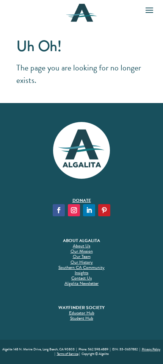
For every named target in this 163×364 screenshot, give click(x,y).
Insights (81, 272)
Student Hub (81, 318)
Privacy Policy (151, 349)
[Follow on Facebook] (59, 210)
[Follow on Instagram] (74, 210)
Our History (82, 262)
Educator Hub (81, 312)
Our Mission (82, 251)
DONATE (81, 200)
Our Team (82, 256)
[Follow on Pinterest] (104, 210)
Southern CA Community (81, 267)
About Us (81, 245)
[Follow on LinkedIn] (89, 210)
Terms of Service (67, 353)
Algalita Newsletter (81, 283)
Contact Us (81, 278)
